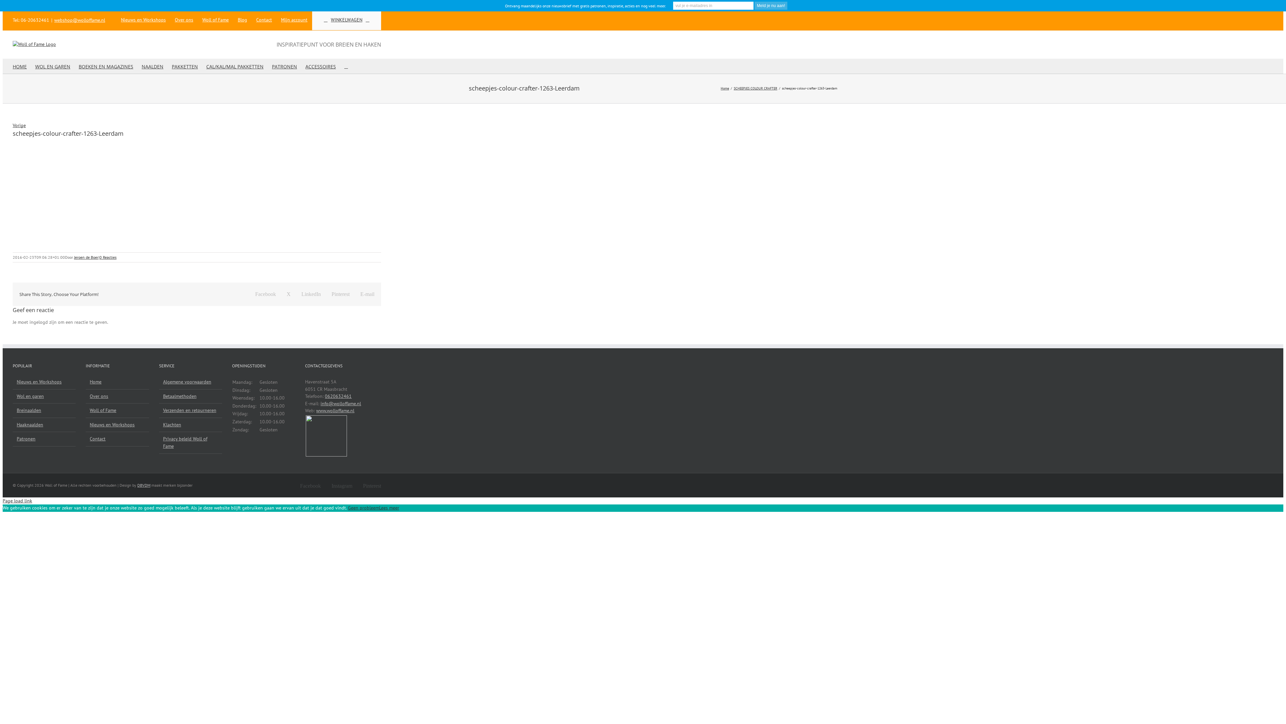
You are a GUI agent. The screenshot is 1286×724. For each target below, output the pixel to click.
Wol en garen (30, 396)
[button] (346, 66)
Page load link (17, 501)
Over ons (99, 396)
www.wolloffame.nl (335, 411)
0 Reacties (108, 257)
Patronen (26, 439)
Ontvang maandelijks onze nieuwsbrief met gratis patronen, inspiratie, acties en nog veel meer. (585, 5)
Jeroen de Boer (86, 257)
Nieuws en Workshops (39, 382)
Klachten (172, 425)
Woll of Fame (103, 410)
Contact (97, 439)
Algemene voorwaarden (187, 382)
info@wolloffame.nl (340, 404)
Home (95, 382)
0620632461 (338, 396)
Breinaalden (29, 410)
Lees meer (389, 508)
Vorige (19, 125)
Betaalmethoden (180, 396)
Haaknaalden (30, 425)
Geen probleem (363, 508)
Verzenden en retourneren (189, 410)
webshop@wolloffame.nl (79, 20)
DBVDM (143, 485)
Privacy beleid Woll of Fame (185, 442)
